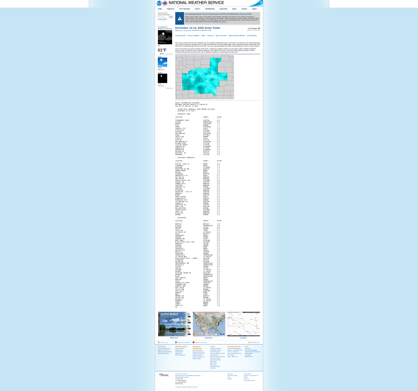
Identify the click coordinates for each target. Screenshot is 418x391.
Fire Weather (231, 355)
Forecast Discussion (215, 351)
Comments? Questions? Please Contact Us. (186, 387)
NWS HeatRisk (249, 353)
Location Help (162, 19)
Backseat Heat (248, 356)
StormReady (178, 353)
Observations (213, 365)
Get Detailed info (169, 54)
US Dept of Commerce (181, 374)
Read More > (223, 22)
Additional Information (197, 348)
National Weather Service (181, 377)
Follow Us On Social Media (165, 351)
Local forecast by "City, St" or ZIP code (164, 13)
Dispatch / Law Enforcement (235, 350)
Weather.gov (178, 30)
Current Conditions (193, 35)
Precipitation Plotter (215, 366)
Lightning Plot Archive (215, 360)
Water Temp (213, 363)
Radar (203, 35)
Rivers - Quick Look (233, 356)
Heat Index (248, 348)
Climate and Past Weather (237, 35)
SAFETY (197, 9)
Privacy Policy (247, 374)
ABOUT (254, 9)
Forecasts (210, 35)
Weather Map (208, 337)
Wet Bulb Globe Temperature (252, 351)
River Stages (213, 361)
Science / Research (198, 355)
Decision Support (234, 347)
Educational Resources (199, 353)
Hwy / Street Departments (234, 353)
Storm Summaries (197, 350)
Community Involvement (164, 348)
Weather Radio (179, 351)
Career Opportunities (249, 380)
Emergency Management (234, 348)
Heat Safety (248, 355)
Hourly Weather (214, 355)
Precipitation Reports (215, 350)
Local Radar (243, 337)
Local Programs (252, 35)
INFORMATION (209, 9)
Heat (246, 347)
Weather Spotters (179, 348)
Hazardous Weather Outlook (217, 353)
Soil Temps (213, 368)
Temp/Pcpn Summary (215, 348)
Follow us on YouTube (200, 342)
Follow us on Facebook (183, 342)
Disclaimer (230, 374)
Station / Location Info (163, 350)
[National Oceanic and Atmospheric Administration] (158, 3)
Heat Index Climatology (251, 350)
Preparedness (179, 350)
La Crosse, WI (187, 30)
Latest (212, 347)
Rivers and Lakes (221, 35)
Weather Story (174, 337)
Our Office (162, 347)
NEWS (234, 9)
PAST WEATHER (184, 9)
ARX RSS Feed (254, 342)
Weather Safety (181, 347)
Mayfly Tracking (197, 358)
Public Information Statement (217, 356)
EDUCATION (223, 9)
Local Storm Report (215, 358)
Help (229, 377)
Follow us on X (164, 342)
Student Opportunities (163, 353)
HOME (160, 9)
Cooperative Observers (199, 352)
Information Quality (232, 375)
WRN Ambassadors (180, 355)
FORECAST (170, 9)
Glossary (230, 379)
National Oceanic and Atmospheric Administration (188, 375)
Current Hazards (180, 35)
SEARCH (244, 9)
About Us (246, 379)
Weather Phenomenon (198, 357)
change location (169, 88)
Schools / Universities (233, 351)
